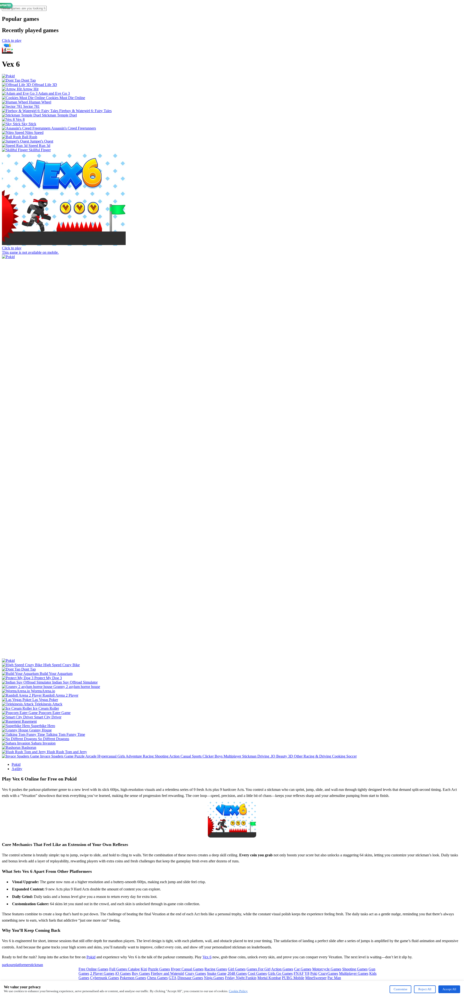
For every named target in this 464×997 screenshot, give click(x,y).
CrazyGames (328, 973)
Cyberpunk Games (104, 978)
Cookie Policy (238, 991)
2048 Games (237, 973)
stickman (36, 965)
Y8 (306, 973)
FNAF (299, 973)
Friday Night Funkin (240, 978)
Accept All (449, 989)
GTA (172, 978)
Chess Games (157, 978)
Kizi (144, 969)
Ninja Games (214, 978)
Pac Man (334, 978)
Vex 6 (207, 957)
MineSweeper (315, 978)
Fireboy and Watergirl (167, 973)
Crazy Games (195, 973)
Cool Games (257, 973)
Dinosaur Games (190, 978)
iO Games (123, 973)
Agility (17, 769)
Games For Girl (258, 969)
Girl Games (237, 969)
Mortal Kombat (269, 978)
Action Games (282, 969)
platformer (21, 965)
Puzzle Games (159, 969)
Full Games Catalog (124, 969)
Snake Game (216, 973)
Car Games (302, 969)
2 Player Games (102, 973)
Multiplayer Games (353, 973)
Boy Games (141, 973)
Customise (400, 989)
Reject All (424, 989)
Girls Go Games (280, 973)
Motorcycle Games (326, 969)
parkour (8, 965)
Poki (313, 973)
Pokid (16, 764)
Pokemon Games (133, 978)
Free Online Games (93, 969)
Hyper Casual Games (187, 969)
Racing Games (215, 969)
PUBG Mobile (293, 978)
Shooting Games (355, 969)
